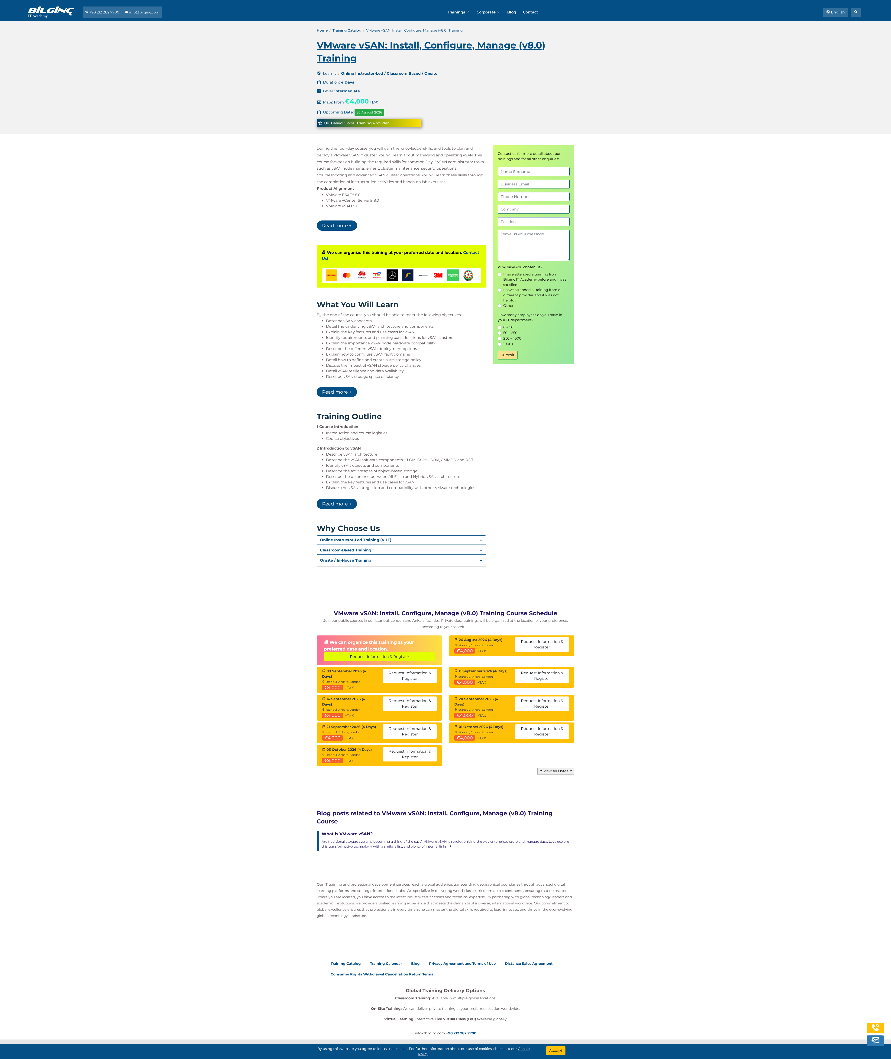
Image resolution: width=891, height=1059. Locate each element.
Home (322, 30)
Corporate (487, 12)
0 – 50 (508, 327)
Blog (511, 12)
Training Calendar (386, 963)
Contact (530, 12)
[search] (856, 12)
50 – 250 (510, 332)
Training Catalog (347, 30)
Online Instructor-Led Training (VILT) (355, 540)
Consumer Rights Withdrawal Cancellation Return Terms (382, 974)
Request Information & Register (379, 656)
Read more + (337, 225)
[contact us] (875, 1041)
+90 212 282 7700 (104, 12)
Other (508, 305)
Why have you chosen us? (520, 267)
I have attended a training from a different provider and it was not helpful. (531, 295)
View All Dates (555, 771)
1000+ (508, 344)
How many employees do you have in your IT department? (530, 317)
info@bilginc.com (143, 12)
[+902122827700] (875, 1031)
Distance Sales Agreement (529, 963)
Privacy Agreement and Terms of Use (462, 963)
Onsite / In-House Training (345, 560)
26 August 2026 (369, 112)
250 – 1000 (512, 338)
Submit (508, 355)
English (837, 12)
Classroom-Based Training (345, 550)
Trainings (456, 12)
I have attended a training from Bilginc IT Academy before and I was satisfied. (534, 279)
